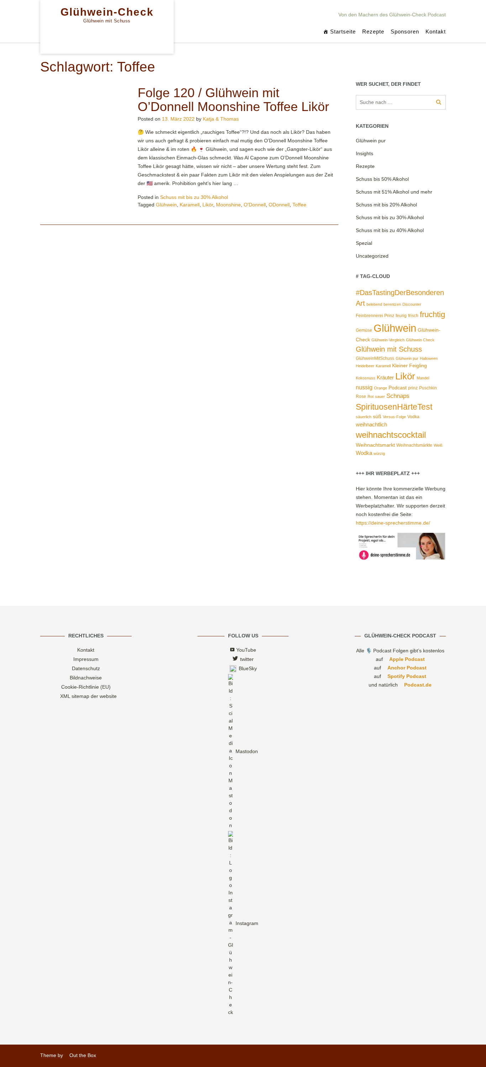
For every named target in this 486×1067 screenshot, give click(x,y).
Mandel (423, 378)
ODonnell (279, 204)
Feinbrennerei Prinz (375, 315)
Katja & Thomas (221, 119)
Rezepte (373, 31)
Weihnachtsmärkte (414, 445)
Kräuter (385, 377)
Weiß (438, 445)
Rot (371, 396)
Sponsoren (405, 31)
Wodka (364, 453)
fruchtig (432, 314)
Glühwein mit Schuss (389, 349)
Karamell (190, 204)
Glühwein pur (371, 140)
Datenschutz (86, 668)
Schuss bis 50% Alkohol (382, 179)
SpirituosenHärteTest (394, 406)
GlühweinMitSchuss (375, 358)
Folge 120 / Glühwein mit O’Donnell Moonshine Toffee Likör (233, 99)
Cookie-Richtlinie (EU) (86, 687)
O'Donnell (255, 204)
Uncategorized (372, 256)
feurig (401, 315)
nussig (364, 387)
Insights (364, 153)
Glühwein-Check (107, 12)
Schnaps (398, 396)
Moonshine (228, 204)
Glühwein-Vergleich (388, 340)
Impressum (86, 659)
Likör (207, 204)
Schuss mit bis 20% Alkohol (386, 204)
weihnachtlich (371, 424)
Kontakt (436, 31)
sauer (380, 396)
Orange (380, 388)
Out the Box (82, 1055)
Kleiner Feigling (409, 365)
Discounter (411, 304)
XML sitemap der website (88, 696)
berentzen (392, 304)
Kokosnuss (365, 378)
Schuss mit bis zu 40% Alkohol (390, 230)
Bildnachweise (86, 677)
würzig (379, 453)
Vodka (413, 416)
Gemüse (364, 330)
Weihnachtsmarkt (375, 445)
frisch (413, 315)
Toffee (299, 204)
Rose (361, 396)
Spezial (364, 243)
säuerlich (363, 417)
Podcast (398, 387)
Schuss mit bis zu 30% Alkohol (194, 197)
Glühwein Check (420, 340)
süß (377, 416)
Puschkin (428, 387)
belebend (374, 304)
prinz (413, 387)
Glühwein (166, 204)
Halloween (429, 358)
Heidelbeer (365, 366)
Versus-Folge (394, 417)
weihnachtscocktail (391, 435)
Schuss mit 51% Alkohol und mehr (394, 192)
